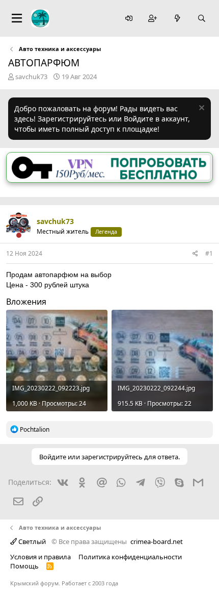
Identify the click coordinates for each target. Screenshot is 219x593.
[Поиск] (201, 19)
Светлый (31, 541)
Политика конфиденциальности (130, 556)
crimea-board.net (156, 541)
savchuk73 (31, 76)
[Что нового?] (177, 19)
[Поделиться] (195, 254)
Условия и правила (40, 556)
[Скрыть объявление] (200, 109)
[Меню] (17, 18)
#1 (209, 253)
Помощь (24, 566)
